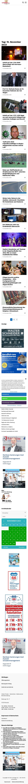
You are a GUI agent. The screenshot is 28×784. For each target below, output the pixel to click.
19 (24, 536)
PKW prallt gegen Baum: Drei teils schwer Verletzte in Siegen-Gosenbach (14, 747)
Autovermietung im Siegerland (9, 418)
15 (10, 536)
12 (24, 532)
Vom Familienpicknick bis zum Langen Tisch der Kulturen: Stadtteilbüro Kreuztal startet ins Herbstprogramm (14, 740)
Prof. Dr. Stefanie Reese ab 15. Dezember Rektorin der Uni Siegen (13, 90)
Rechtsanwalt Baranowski (7, 411)
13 (3, 536)
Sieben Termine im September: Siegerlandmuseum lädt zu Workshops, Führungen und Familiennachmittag (13, 737)
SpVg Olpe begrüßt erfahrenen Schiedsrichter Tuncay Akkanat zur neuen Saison (14, 744)
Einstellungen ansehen (8, 402)
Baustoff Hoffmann (6, 413)
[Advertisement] (14, 23)
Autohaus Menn (5, 424)
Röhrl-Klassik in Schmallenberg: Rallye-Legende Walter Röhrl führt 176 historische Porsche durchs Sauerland (14, 733)
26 (24, 539)
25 (21, 539)
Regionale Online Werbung (8, 422)
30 (14, 543)
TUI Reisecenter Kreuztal (7, 420)
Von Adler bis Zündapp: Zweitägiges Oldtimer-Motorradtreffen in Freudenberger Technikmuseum (14, 729)
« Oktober (5, 547)
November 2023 (14, 521)
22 (10, 539)
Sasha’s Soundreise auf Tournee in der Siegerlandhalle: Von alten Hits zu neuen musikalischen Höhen (14, 251)
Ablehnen (4, 398)
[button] (26, 378)
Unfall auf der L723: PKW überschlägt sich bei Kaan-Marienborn (12, 64)
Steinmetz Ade (5, 415)
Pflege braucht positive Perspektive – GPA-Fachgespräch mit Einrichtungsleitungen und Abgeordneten (12, 280)
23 (13, 539)
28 (6, 543)
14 (6, 536)
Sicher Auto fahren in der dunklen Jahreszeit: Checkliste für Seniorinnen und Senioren (14, 200)
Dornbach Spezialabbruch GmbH (9, 431)
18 (21, 536)
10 (17, 532)
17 (17, 536)
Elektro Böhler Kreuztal (7, 409)
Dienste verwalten (13, 391)
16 (13, 536)
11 (21, 532)
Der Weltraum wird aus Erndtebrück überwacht (11, 225)
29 (10, 543)
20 (3, 539)
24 (17, 539)
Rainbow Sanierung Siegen (8, 429)
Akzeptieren (5, 394)
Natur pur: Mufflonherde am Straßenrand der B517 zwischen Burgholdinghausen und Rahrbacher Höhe (14, 172)
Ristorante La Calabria (6, 426)
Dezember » (22, 547)
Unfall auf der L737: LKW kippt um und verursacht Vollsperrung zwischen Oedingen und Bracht (14, 117)
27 (3, 543)
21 (6, 539)
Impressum (19, 405)
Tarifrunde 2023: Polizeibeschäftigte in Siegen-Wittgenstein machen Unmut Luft (13, 144)
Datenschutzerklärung (11, 405)
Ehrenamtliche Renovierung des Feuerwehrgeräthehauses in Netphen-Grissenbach (14, 309)
